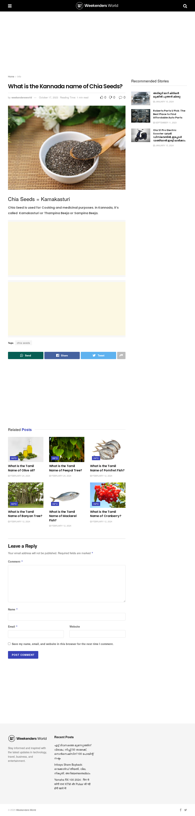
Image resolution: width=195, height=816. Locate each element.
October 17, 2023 (48, 97)
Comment (15, 561)
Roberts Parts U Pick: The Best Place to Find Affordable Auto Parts (169, 114)
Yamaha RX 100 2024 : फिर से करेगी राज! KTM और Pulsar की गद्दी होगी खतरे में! (72, 784)
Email (13, 626)
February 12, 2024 (102, 475)
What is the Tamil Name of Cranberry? (105, 514)
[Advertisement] (97, 44)
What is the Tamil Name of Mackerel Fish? (63, 516)
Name (13, 609)
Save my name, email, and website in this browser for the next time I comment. (62, 644)
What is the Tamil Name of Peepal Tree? (65, 468)
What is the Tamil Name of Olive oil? (21, 468)
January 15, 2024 (164, 145)
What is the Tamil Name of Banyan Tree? (25, 514)
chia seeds (23, 342)
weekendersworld (21, 97)
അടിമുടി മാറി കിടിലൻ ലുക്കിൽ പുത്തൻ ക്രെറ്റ (166, 94)
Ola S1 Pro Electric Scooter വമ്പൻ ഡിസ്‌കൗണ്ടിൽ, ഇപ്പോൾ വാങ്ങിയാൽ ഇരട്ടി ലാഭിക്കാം (169, 135)
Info (19, 76)
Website (75, 626)
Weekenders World (26, 809)
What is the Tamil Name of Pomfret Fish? (107, 468)
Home (11, 76)
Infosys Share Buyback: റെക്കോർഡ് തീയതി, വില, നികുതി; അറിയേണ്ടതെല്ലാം (72, 769)
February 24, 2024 (20, 475)
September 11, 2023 (166, 122)
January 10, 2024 (164, 101)
